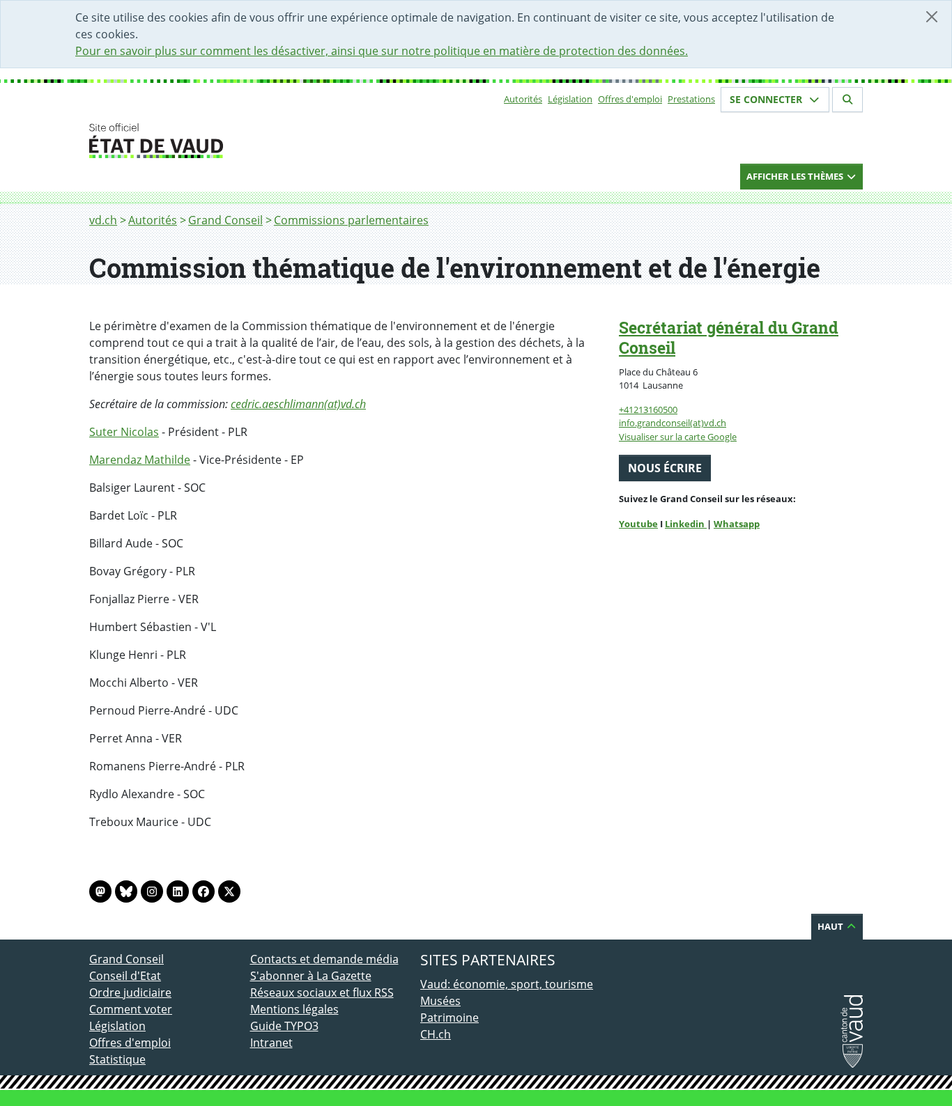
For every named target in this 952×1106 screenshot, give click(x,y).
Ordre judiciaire (130, 992)
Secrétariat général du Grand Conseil (728, 337)
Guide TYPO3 (284, 1026)
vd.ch (103, 220)
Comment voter (130, 1009)
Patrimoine (449, 1017)
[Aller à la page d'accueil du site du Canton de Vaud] (244, 140)
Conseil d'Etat (125, 975)
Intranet (271, 1042)
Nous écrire (665, 468)
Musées (440, 1000)
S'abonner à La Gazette (310, 975)
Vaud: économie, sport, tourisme (506, 984)
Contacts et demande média (324, 959)
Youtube (638, 523)
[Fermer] (931, 17)
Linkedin (686, 523)
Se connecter (767, 99)
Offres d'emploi (630, 99)
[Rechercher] (847, 99)
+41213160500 (648, 409)
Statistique (117, 1059)
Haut (831, 926)
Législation (570, 99)
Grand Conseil (225, 220)
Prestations (691, 99)
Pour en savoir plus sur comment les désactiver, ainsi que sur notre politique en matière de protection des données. (381, 51)
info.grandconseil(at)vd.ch (672, 422)
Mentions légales (294, 1009)
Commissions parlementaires (351, 220)
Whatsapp (737, 523)
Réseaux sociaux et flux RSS (322, 992)
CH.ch (435, 1034)
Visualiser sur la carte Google (678, 436)
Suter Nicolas (124, 431)
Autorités (523, 99)
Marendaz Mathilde (139, 459)
